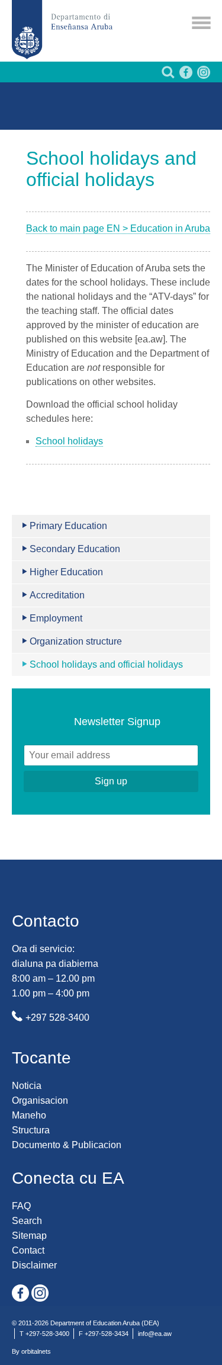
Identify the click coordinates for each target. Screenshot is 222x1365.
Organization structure (76, 641)
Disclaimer (34, 1265)
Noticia (26, 1086)
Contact (28, 1250)
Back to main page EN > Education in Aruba (118, 228)
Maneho (29, 1115)
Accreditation (57, 595)
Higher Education (66, 572)
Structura (31, 1130)
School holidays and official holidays (106, 664)
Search (27, 1221)
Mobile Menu (201, 23)
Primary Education (68, 526)
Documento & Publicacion (66, 1145)
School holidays (69, 441)
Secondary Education (75, 549)
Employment (56, 618)
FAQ (21, 1206)
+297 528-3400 (57, 1017)
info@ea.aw (155, 1333)
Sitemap (29, 1236)
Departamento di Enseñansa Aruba (62, 29)
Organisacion (40, 1100)
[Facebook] (184, 76)
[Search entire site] (167, 76)
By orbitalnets (31, 1351)
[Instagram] (202, 76)
